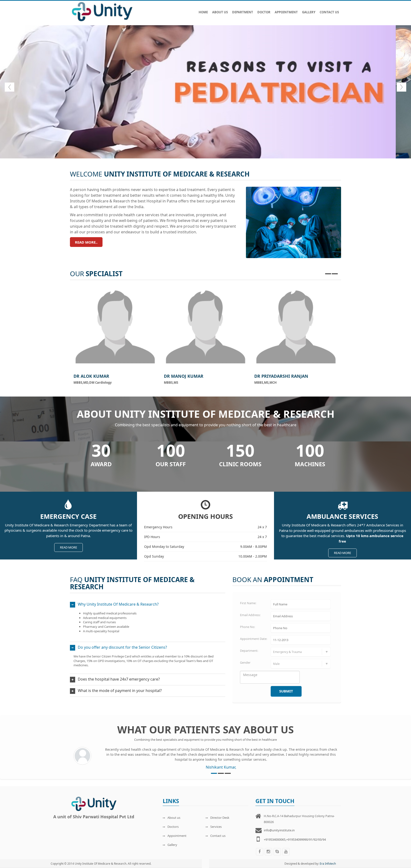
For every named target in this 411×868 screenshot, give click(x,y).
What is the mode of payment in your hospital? (120, 690)
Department (242, 12)
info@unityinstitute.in (279, 830)
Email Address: (250, 615)
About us (173, 817)
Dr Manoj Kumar (183, 376)
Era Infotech (328, 864)
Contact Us (329, 12)
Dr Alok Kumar (91, 376)
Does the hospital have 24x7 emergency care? (119, 679)
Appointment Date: (253, 639)
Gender (245, 662)
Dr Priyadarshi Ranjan (281, 376)
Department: (249, 650)
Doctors (173, 826)
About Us (220, 12)
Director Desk (219, 817)
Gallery (308, 12)
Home (203, 12)
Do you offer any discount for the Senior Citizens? (122, 647)
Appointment (286, 12)
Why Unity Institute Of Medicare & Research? (118, 604)
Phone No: (247, 627)
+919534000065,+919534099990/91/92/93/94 (295, 839)
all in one (198, 129)
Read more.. (86, 242)
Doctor (263, 12)
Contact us (217, 836)
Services (216, 826)
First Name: (248, 603)
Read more (68, 547)
